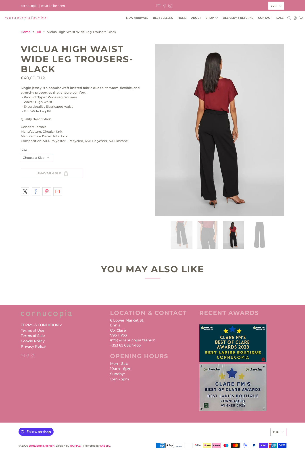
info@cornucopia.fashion (133, 340)
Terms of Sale (33, 336)
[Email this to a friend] (57, 191)
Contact (265, 17)
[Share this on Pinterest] (46, 191)
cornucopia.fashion (26, 18)
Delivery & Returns (238, 17)
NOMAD (75, 445)
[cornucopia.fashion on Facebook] (164, 6)
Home (182, 17)
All (39, 31)
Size (24, 150)
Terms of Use (32, 330)
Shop (210, 17)
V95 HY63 (118, 335)
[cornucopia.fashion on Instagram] (170, 6)
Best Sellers (163, 17)
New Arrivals (137, 17)
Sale (280, 17)
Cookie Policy (33, 341)
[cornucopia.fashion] (46, 316)
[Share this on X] (25, 191)
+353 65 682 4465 (125, 345)
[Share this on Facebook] (36, 191)
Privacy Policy (33, 346)
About (196, 17)
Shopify (105, 445)
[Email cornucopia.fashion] (158, 6)
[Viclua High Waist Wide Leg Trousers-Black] (219, 130)
